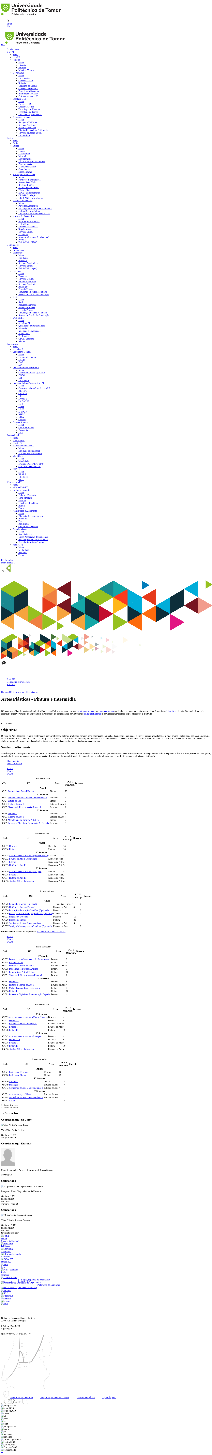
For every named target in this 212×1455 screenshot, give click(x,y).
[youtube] (14, 1403)
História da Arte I (16, 804)
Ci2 (20, 378)
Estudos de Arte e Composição (23, 859)
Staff (15, 297)
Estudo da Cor (14, 801)
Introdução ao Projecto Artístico (23, 969)
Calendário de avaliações (18, 682)
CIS (20, 396)
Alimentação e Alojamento (25, 511)
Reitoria (22, 83)
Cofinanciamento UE (28, 96)
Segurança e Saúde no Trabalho (32, 292)
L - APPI (11, 679)
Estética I (13, 862)
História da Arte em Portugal (22, 907)
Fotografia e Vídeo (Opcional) (23, 904)
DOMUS (22, 398)
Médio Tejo (18, 544)
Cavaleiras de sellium (28, 503)
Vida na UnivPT (14, 482)
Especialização (25, 172)
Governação (18, 73)
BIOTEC (22, 391)
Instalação (13, 1084)
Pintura (12, 849)
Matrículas (23, 234)
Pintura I (13, 991)
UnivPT (10, 52)
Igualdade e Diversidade (29, 331)
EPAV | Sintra (24, 190)
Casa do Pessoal (25, 289)
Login (9, 23)
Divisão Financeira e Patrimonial (33, 130)
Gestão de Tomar (26, 106)
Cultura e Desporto (21, 490)
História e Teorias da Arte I (21, 965)
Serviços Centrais (26, 279)
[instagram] (9, 1403)
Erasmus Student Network (30, 453)
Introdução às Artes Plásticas (21, 791)
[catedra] (5, 1301)
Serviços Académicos (28, 125)
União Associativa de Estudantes (33, 537)
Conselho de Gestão (27, 86)
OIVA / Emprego (26, 338)
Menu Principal (8, 562)
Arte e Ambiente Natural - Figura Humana (28, 1017)
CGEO (21, 375)
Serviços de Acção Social (30, 133)
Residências (23, 524)
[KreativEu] (7, 1296)
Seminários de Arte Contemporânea (25, 923)
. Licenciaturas (31, 692)
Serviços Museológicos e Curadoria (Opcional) (30, 926)
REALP (16, 469)
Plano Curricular (14, 763)
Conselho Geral (25, 80)
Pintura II (13, 1030)
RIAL (21, 479)
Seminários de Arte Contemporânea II (26, 1097)
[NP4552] (6, 1290)
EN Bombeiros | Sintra (28, 187)
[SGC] (4, 1293)
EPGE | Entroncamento (29, 192)
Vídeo (12, 1100)
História (16, 60)
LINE (21, 409)
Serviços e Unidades (22, 117)
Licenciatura (24, 153)
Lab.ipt (21, 359)
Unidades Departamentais (30, 114)
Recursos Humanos (27, 127)
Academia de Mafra (27, 182)
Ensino (10, 138)
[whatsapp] (31, 1403)
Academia (23, 430)
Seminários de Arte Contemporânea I (26, 1088)
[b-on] (4, 1303)
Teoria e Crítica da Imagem (21, 881)
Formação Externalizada (24, 174)
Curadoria (13, 1081)
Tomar (21, 555)
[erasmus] (6, 1298)
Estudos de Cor (16, 962)
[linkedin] (20, 1403)
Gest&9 (22, 419)
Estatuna (22, 500)
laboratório (171, 711)
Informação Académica (23, 216)
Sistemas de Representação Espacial (24, 807)
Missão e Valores (26, 70)
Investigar (22, 286)
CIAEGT (22, 393)
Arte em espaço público (20, 1094)
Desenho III (14, 1039)
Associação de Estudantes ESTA (33, 539)
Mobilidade (18, 456)
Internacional (13, 435)
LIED (21, 406)
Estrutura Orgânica (86, 1397)
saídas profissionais (93, 714)
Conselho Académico (28, 88)
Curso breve (24, 169)
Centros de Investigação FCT (26, 367)
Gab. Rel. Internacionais (29, 466)
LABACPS (23, 401)
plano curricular (107, 711)
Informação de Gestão (28, 93)
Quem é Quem (109, 1397)
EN (8, 26)
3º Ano (10, 773)
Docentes (17, 271)
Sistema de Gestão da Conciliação (33, 294)
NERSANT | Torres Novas (30, 198)
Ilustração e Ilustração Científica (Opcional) (29, 910)
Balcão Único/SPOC (27, 242)
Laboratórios (24, 135)
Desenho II (14, 846)
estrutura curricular (85, 711)
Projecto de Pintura (17, 920)
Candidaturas (13, 49)
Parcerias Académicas (22, 200)
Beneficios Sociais (26, 307)
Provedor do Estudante (28, 91)
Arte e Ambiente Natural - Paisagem (25, 1036)
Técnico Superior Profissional (31, 161)
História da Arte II (16, 816)
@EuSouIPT (19, 318)
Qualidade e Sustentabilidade (31, 325)
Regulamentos (24, 229)
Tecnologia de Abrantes (29, 109)
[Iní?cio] (31, 16)
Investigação (12, 344)
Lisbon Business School (29, 211)
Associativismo (20, 529)
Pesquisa (9, 560)
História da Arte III (17, 865)
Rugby (21, 505)
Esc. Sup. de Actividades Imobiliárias (35, 208)
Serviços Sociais (25, 232)
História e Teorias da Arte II (21, 985)
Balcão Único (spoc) (27, 268)
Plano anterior (13, 761)
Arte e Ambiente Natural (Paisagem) (25, 871)
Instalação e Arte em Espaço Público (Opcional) (31, 913)
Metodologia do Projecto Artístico (23, 820)
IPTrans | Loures (25, 185)
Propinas (22, 239)
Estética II (13, 874)
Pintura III (13, 1046)
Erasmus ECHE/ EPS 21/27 (31, 464)
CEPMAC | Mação (27, 195)
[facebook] (3, 1403)
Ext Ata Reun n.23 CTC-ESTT (51, 931)
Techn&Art (23, 380)
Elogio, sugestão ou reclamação (54, 1397)
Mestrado (22, 156)
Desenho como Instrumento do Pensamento (29, 959)
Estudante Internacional (23, 445)
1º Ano (10, 768)
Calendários (23, 224)
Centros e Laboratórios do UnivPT (28, 383)
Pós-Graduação (25, 164)
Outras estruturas (20, 422)
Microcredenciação (27, 166)
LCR (20, 404)
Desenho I (12, 813)
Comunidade (13, 245)
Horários (11, 684)
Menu (15, 54)
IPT (3, 44)
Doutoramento (25, 159)
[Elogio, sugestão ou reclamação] (9, 1277)
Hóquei (21, 508)
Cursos (16, 146)
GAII (20, 362)
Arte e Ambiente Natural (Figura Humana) (28, 855)
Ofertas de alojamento (28, 526)
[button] (2, 1452)
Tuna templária (25, 498)
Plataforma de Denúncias (21, 1397)
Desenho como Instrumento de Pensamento (27, 797)
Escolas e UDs (19, 99)
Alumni (21, 341)
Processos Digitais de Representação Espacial (28, 823)
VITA (21, 417)
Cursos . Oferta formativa (12, 692)
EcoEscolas (23, 336)
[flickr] (25, 1403)
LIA (20, 365)
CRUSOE (23, 477)
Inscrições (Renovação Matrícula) (33, 237)
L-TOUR (22, 411)
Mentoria (22, 328)
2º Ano (10, 771)
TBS (20, 432)
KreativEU (18, 443)
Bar (20, 521)
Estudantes (17, 252)
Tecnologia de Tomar (28, 112)
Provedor (22, 260)
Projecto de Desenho (18, 916)
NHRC (21, 414)
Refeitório (23, 518)
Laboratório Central (22, 352)
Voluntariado (24, 333)
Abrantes (22, 552)
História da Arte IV (18, 878)
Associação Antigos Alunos (31, 542)
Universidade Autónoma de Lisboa (34, 213)
